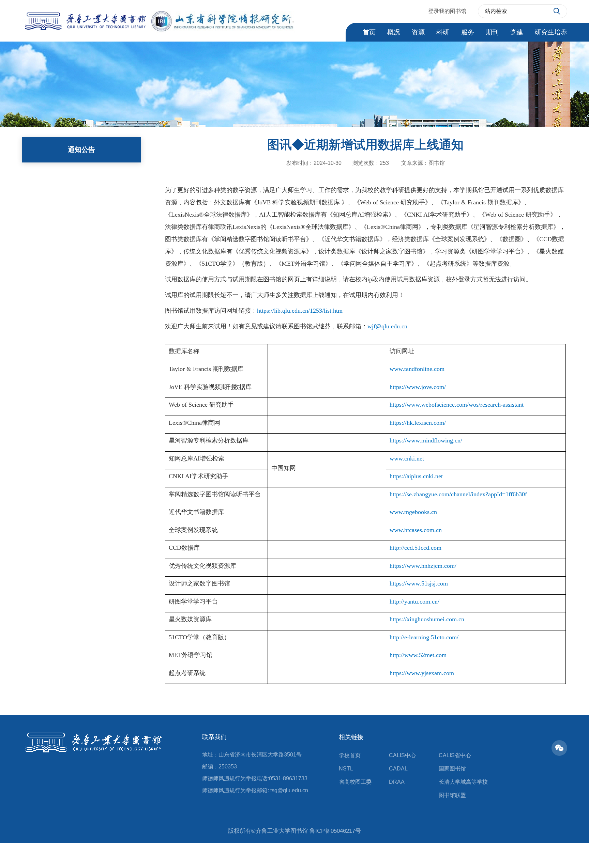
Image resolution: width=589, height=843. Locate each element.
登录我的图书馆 (447, 11)
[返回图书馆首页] (158, 19)
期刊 (492, 32)
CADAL (398, 768)
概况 (393, 32)
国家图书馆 (452, 768)
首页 (369, 32)
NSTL (346, 768)
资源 (418, 32)
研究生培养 (551, 32)
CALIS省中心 (455, 755)
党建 (516, 32)
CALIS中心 (402, 755)
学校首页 (350, 755)
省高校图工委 (355, 782)
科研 (442, 32)
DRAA (397, 782)
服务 (467, 32)
